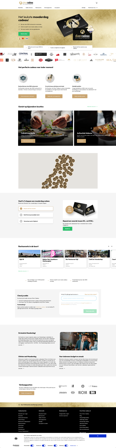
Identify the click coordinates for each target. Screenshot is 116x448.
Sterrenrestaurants (28, 141)
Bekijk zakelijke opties (80, 96)
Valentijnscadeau (84, 423)
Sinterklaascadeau (84, 427)
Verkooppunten (48, 7)
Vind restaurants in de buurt (27, 96)
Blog (81, 415)
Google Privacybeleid (85, 303)
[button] (55, 172)
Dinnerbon (20, 427)
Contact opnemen (63, 415)
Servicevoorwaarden (65, 304)
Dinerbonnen (21, 429)
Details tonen (73, 445)
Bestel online (24, 34)
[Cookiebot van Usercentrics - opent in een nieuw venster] (16, 446)
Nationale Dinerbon (23, 417)
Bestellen (20, 7)
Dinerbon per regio (22, 413)
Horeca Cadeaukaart (23, 431)
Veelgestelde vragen (64, 413)
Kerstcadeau (83, 425)
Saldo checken (29, 7)
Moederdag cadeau (84, 421)
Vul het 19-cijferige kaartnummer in (69, 294)
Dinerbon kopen (42, 413)
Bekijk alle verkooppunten (54, 96)
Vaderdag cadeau (84, 419)
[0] (97, 3)
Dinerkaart (21, 425)
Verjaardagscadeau (84, 417)
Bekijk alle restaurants (91, 106)
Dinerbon (20, 415)
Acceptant (57, 7)
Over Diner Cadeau (84, 413)
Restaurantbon (21, 423)
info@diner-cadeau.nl (41, 307)
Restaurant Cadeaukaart (24, 421)
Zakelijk (83, 7)
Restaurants (38, 7)
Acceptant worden (43, 423)
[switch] (43, 446)
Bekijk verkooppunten (26, 393)
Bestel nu (67, 228)
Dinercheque (21, 419)
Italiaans (81, 141)
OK (97, 435)
